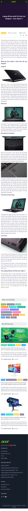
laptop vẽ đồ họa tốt (6, 285)
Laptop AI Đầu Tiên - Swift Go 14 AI (9, 475)
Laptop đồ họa (5, 307)
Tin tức (7, 317)
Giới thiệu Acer (4, 451)
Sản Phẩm (4, 33)
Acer (20, 285)
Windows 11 (13, 317)
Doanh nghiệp (4, 458)
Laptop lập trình (21, 307)
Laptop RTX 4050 (5, 465)
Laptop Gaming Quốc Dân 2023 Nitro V (9, 468)
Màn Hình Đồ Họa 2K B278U (7, 477)
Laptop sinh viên (5, 309)
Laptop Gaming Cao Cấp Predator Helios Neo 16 (12, 472)
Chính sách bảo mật (5, 453)
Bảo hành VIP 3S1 (5, 484)
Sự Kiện (3, 317)
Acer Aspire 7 (7, 84)
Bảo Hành (4, 304)
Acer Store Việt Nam (5, 489)
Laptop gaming (13, 307)
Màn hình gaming (16, 312)
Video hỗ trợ (3, 487)
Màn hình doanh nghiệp (6, 312)
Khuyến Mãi (18, 304)
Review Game (15, 314)
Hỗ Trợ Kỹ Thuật (10, 304)
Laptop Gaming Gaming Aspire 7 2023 (9, 470)
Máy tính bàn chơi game (6, 314)
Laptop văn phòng (14, 309)
